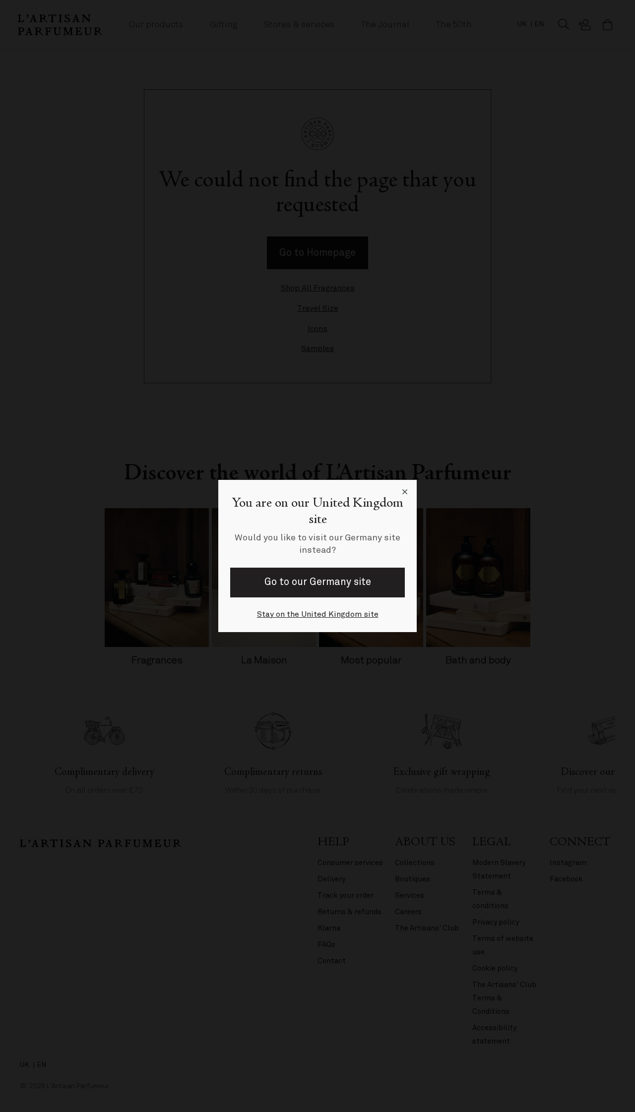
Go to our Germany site (317, 582)
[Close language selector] (405, 492)
